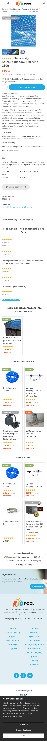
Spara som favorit (17, 187)
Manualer (34, 664)
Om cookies (34, 640)
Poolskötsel (34, 648)
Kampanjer (13, 644)
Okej (23, 735)
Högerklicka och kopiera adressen (17, 207)
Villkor (12, 628)
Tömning (34, 660)
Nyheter (34, 632)
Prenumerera (37, 586)
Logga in (13, 648)
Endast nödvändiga (23, 730)
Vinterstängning (34, 652)
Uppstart (34, 656)
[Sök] (8, 3)
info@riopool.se (13, 618)
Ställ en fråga (23, 58)
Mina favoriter (12, 640)
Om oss (34, 628)
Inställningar (24, 724)
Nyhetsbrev (9, 574)
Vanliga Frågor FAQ (34, 644)
